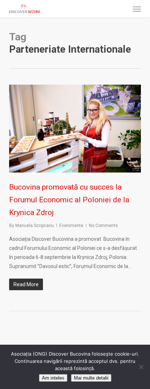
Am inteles (53, 378)
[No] (141, 366)
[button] (137, 8)
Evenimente (71, 225)
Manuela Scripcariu (34, 225)
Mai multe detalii (91, 378)
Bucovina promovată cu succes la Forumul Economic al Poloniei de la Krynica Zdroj (69, 199)
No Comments (103, 225)
